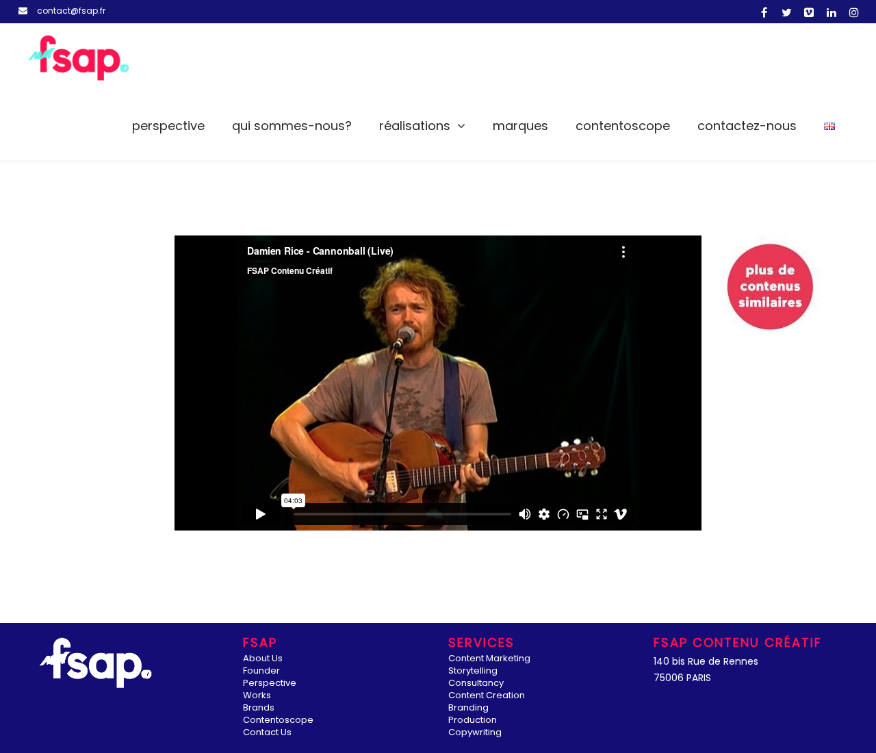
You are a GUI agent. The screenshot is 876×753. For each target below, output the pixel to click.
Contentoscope (623, 125)
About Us (263, 659)
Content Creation (486, 696)
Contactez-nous (747, 125)
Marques (520, 125)
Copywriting (475, 733)
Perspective (168, 125)
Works (257, 696)
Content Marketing (489, 659)
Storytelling (473, 671)
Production (472, 720)
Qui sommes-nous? (292, 125)
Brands (258, 708)
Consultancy (476, 683)
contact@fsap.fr (71, 10)
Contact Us (267, 733)
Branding (468, 708)
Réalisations (414, 125)
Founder (261, 671)
